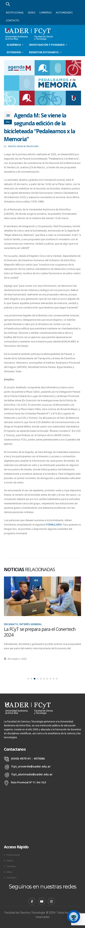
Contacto (12, 20)
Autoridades (64, 12)
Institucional (15, 12)
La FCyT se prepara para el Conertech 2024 (40, 632)
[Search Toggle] (8, 4)
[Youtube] (41, 901)
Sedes (31, 12)
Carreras (45, 12)
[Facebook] (32, 901)
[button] (28, 678)
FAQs (9, 872)
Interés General (17, 146)
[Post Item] (42, 596)
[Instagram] (51, 901)
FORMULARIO (54, 524)
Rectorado (33, 146)
